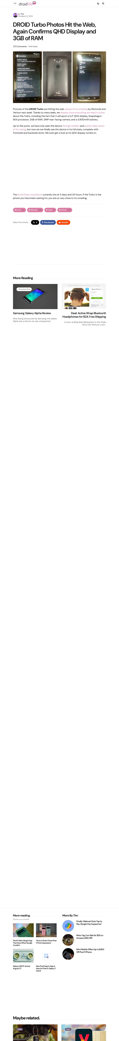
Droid (20, 210)
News (68, 1029)
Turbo (51, 210)
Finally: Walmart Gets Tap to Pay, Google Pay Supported (89, 922)
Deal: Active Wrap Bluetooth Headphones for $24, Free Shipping (84, 314)
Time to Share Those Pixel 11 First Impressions (46, 941)
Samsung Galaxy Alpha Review (32, 313)
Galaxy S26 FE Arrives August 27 (21, 967)
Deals (19, 1029)
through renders (70, 125)
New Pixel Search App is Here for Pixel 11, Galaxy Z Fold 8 (46, 968)
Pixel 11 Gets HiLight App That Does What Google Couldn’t (22, 942)
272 (20, 46)
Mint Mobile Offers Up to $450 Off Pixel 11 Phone (90, 950)
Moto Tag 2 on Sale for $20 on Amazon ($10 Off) (89, 936)
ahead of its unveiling (76, 109)
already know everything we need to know (82, 112)
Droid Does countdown (29, 194)
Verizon (66, 210)
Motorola (36, 210)
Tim (22, 14)
